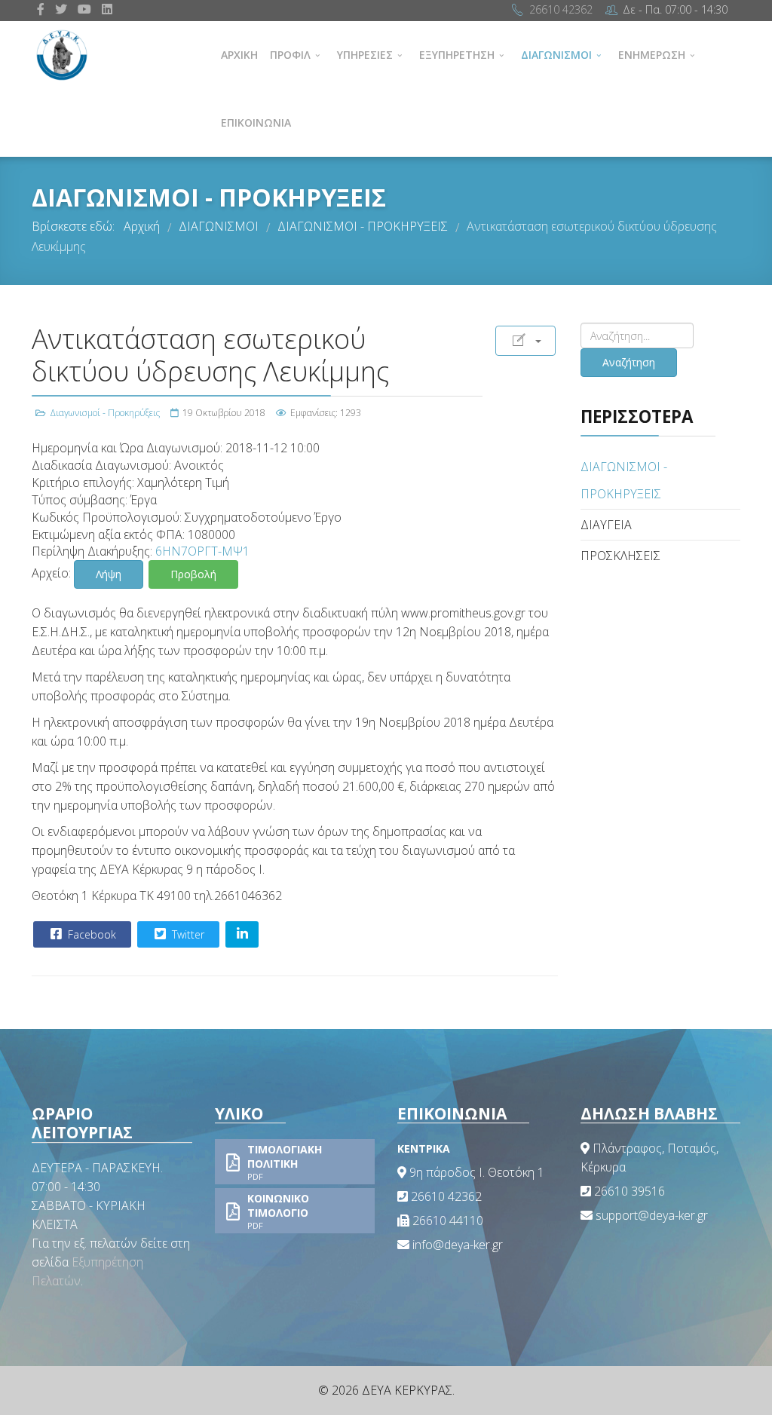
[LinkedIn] (107, 9)
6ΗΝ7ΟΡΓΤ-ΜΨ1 (202, 551)
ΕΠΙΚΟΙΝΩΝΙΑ (256, 122)
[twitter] (61, 9)
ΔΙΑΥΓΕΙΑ (606, 524)
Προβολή (193, 574)
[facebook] (40, 9)
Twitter (186, 934)
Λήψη (108, 574)
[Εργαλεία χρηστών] (525, 341)
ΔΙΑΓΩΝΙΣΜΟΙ (556, 54)
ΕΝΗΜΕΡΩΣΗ (651, 54)
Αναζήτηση (628, 362)
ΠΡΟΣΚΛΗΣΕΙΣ (620, 555)
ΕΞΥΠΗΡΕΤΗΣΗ (457, 54)
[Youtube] (84, 9)
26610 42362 (561, 9)
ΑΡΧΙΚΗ (239, 54)
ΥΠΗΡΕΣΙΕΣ (365, 54)
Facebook (90, 934)
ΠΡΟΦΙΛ (290, 54)
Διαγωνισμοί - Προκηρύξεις (105, 412)
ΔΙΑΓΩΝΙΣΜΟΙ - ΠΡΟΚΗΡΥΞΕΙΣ (624, 480)
